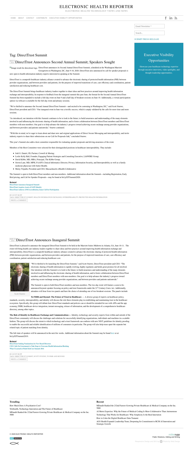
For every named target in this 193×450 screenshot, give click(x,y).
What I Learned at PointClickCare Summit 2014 (27, 348)
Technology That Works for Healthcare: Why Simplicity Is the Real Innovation (128, 414)
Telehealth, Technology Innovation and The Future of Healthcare (36, 408)
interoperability (70, 197)
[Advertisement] (70, 38)
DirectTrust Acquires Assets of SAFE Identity (26, 187)
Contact (30, 18)
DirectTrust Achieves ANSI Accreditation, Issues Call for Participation (34, 189)
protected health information (93, 197)
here (112, 333)
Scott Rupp (17, 195)
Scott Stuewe (40, 356)
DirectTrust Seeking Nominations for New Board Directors (30, 343)
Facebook (166, 18)
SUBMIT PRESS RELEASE (146, 39)
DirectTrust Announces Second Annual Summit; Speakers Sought (65, 61)
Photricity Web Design (171, 441)
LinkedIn (171, 18)
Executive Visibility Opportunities (65, 18)
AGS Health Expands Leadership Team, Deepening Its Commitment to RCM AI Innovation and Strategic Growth (135, 422)
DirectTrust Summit (24, 197)
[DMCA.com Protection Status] (16, 439)
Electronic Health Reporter (96, 6)
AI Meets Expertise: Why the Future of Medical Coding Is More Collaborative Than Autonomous (136, 411)
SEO (155, 441)
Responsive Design (142, 441)
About (21, 18)
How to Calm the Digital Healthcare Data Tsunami (117, 418)
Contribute (41, 18)
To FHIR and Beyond (56, 356)
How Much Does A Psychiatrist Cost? (25, 405)
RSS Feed (176, 18)
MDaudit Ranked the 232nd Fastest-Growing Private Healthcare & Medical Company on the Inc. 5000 (49, 413)
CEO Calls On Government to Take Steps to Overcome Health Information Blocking (39, 346)
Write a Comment (18, 200)
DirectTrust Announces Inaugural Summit (24, 184)
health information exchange (48, 197)
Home (13, 18)
